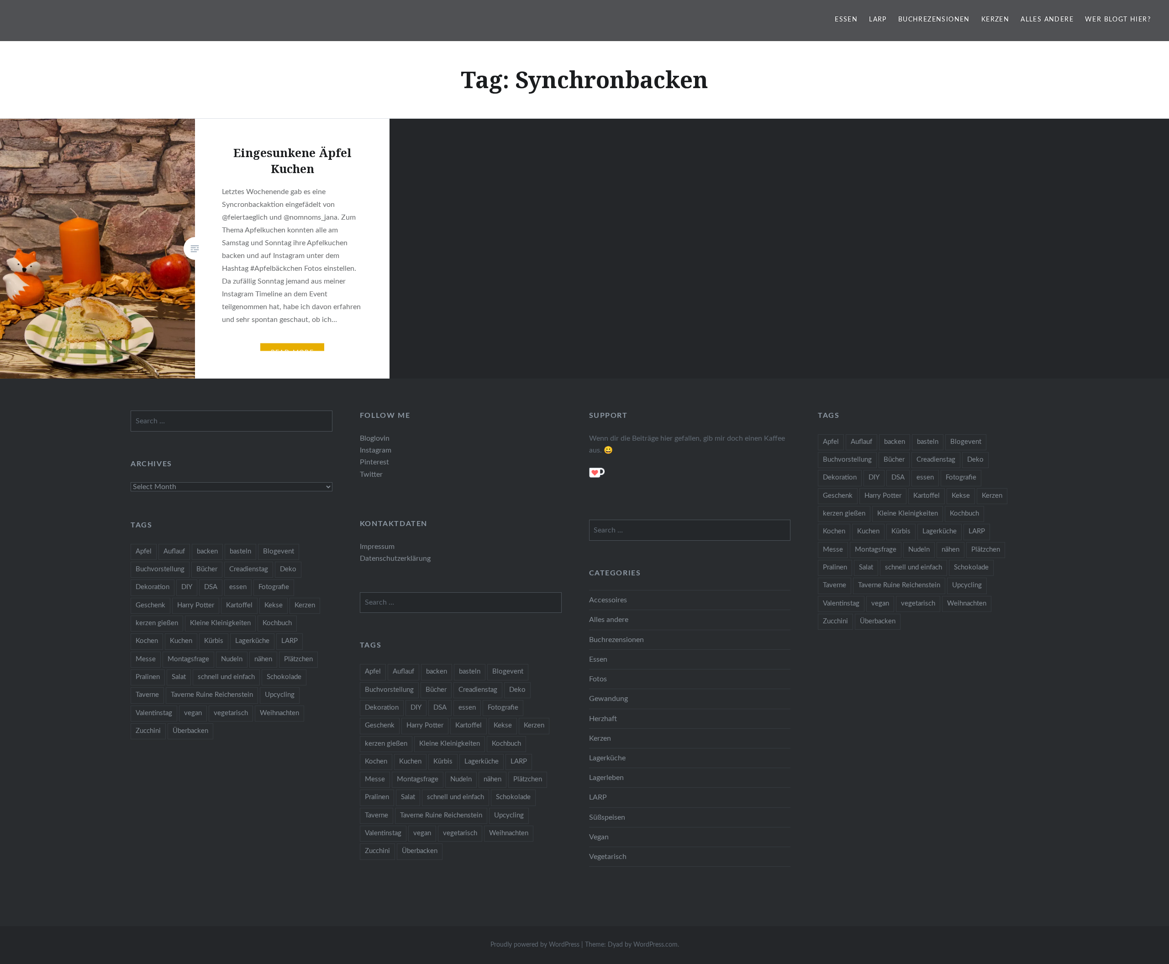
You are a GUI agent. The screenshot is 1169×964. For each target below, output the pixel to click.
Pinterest (374, 462)
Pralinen (835, 567)
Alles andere (1047, 19)
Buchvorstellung (847, 459)
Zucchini (835, 621)
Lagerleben (606, 777)
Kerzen (995, 19)
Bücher (894, 459)
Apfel (831, 441)
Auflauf (861, 441)
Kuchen (868, 531)
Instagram (375, 450)
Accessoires (608, 600)
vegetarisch (918, 603)
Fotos (598, 679)
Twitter (371, 474)
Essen (846, 19)
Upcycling (967, 585)
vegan (880, 603)
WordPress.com (655, 945)
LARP (878, 19)
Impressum (377, 546)
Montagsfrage (875, 549)
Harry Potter (882, 495)
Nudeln (919, 549)
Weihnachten (966, 603)
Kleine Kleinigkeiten (907, 513)
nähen (950, 549)
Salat (866, 567)
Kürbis (901, 531)
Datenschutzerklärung (395, 558)
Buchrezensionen (934, 19)
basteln (927, 441)
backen (894, 441)
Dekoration (840, 477)
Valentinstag (841, 603)
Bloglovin (375, 438)
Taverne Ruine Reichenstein (899, 585)
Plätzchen (985, 549)
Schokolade (971, 567)
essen (925, 477)
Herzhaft (603, 718)
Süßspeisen (607, 817)
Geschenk (838, 495)
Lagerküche (939, 531)
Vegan (599, 837)
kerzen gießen (844, 513)
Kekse (961, 495)
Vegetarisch (608, 856)
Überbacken (877, 621)
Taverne (834, 585)
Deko (975, 459)
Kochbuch (964, 513)
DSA (898, 477)
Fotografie (961, 477)
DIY (874, 477)
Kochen (834, 531)
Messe (833, 549)
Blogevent (965, 441)
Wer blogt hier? (1118, 19)
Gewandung (608, 698)
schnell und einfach (913, 567)
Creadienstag (935, 459)
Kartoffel (926, 495)
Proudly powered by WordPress (534, 945)
